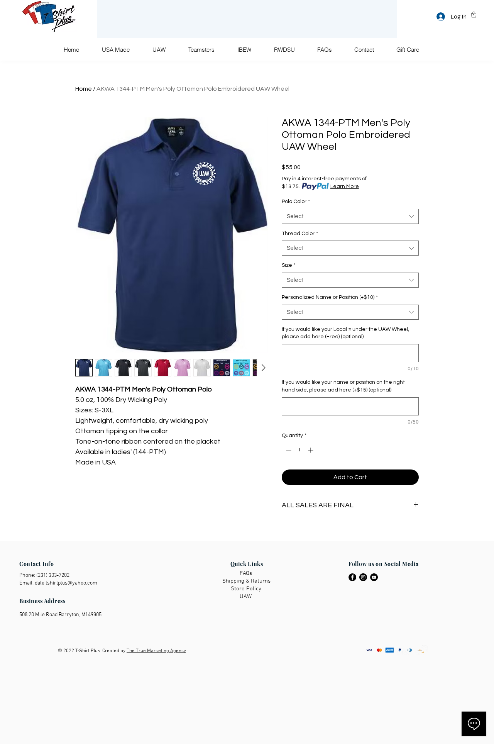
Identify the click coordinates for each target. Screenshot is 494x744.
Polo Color (296, 201)
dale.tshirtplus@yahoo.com (66, 583)
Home (83, 89)
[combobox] (350, 216)
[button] (473, 14)
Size (289, 265)
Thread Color (300, 233)
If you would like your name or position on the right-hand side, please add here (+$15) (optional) (344, 386)
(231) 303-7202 (52, 575)
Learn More (344, 186)
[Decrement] (288, 450)
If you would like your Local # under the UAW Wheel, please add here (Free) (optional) (345, 333)
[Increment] (311, 450)
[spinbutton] (299, 450)
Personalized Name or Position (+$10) (330, 297)
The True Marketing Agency (156, 651)
